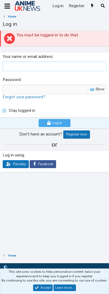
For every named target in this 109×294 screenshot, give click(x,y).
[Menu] (7, 6)
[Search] (103, 6)
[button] (5, 267)
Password (12, 79)
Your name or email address (28, 56)
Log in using (13, 155)
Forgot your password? (24, 97)
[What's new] (92, 6)
